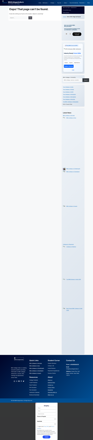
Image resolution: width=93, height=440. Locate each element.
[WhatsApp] (14, 381)
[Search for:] (18, 17)
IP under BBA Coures (67, 10)
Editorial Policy (51, 382)
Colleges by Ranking (71, 246)
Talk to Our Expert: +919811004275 (69, 7)
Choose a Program (41, 416)
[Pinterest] (21, 381)
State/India (39, 421)
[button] (46, 403)
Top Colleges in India (68, 87)
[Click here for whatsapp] (70, 34)
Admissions (45, 2)
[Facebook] (19, 381)
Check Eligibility (68, 69)
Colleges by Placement (68, 244)
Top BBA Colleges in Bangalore (70, 101)
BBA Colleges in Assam (71, 206)
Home (40, 2)
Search (86, 80)
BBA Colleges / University (69, 77)
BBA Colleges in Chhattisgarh (73, 168)
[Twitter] (23, 381)
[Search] (30, 17)
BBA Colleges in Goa (71, 117)
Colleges (52, 2)
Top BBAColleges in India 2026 (73, 279)
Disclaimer (50, 390)
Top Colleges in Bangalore (69, 97)
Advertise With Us (52, 392)
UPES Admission (66, 12)
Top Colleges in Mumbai (69, 99)
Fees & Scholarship (74, 2)
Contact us (50, 385)
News (88, 2)
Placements (81, 2)
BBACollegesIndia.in (16, 2)
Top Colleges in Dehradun (69, 94)
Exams (65, 2)
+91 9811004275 (74, 364)
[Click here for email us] (66, 34)
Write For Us (51, 395)
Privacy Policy (51, 387)
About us (50, 380)
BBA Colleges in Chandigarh (73, 171)
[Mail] (16, 381)
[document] (46, 421)
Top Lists (59, 2)
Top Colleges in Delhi (68, 92)
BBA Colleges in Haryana (69, 115)
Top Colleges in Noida (68, 89)
